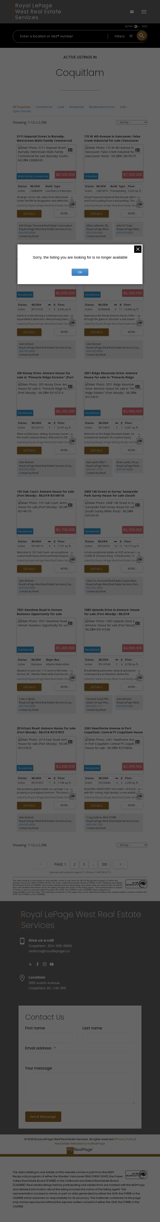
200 (104, 864)
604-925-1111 (94, 706)
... (93, 864)
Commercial (44, 107)
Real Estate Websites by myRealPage (80, 1143)
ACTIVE (129, 26)
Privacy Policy (125, 1139)
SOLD (144, 26)
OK (80, 272)
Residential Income (102, 107)
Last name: (92, 1028)
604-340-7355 (94, 824)
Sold (123, 107)
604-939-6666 (27, 232)
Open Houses (22, 111)
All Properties (22, 107)
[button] (30, 964)
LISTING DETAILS (29, 213)
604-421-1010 (94, 469)
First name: (35, 1028)
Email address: (39, 1048)
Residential (76, 107)
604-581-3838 (94, 588)
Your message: (38, 1068)
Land (60, 107)
